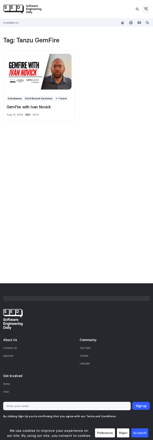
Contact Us (10, 348)
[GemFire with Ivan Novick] (39, 71)
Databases (15, 98)
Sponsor (8, 355)
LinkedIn (85, 363)
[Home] (22, 9)
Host (6, 391)
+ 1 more (61, 98)
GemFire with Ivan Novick (29, 106)
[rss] (147, 22)
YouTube (85, 348)
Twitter (84, 355)
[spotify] (131, 22)
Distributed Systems (38, 98)
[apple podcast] (122, 22)
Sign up (141, 406)
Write (6, 384)
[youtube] (139, 22)
